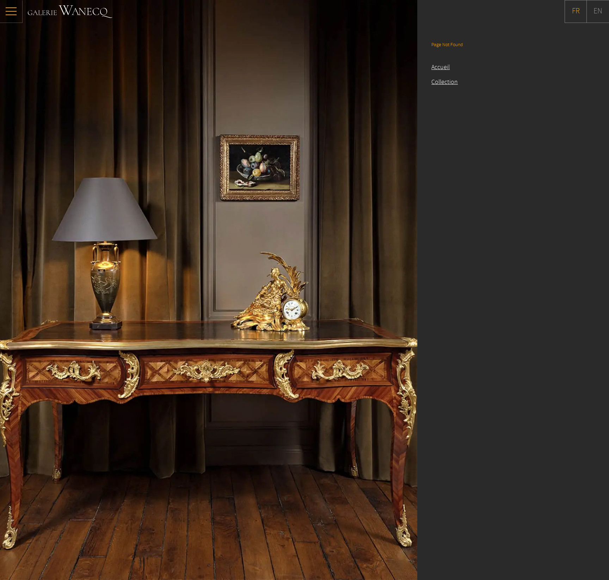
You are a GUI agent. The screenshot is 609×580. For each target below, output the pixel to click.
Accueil (440, 67)
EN (597, 11)
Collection (444, 82)
